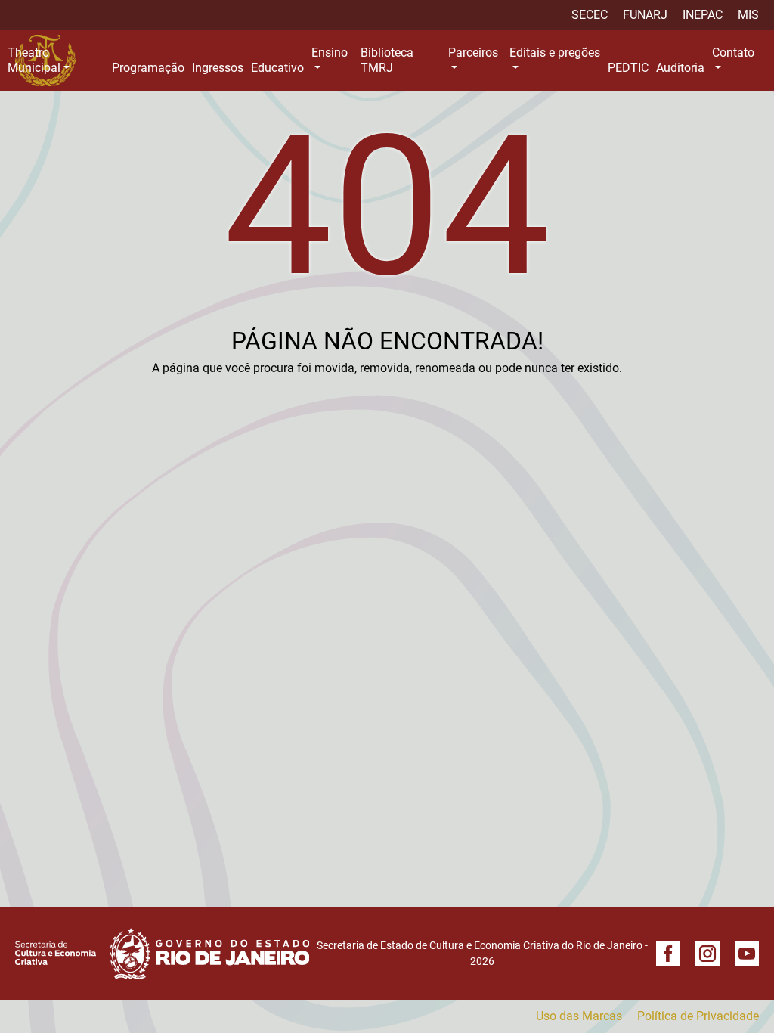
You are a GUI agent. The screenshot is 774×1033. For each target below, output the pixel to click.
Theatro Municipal (34, 60)
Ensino (329, 52)
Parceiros (473, 52)
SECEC (589, 15)
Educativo (277, 67)
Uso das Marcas (579, 1016)
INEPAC (703, 15)
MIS (748, 15)
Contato (733, 52)
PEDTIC (628, 67)
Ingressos (217, 67)
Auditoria (680, 67)
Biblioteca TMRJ (387, 60)
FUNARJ (645, 15)
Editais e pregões (554, 52)
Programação (148, 67)
